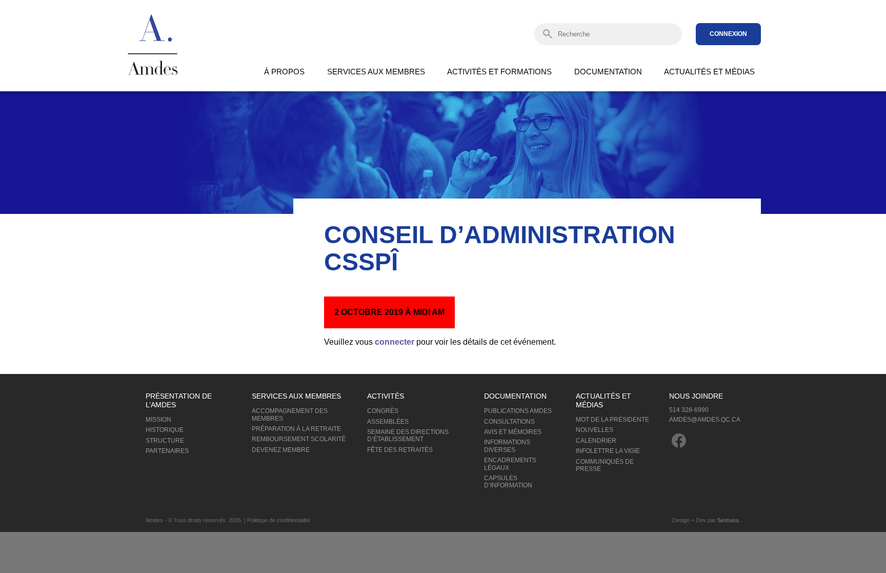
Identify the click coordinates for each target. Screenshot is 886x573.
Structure (165, 440)
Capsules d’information (508, 482)
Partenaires (167, 451)
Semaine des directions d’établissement (408, 435)
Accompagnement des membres (290, 414)
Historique (165, 429)
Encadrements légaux (510, 464)
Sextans (728, 520)
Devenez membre (281, 449)
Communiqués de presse (605, 465)
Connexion (728, 33)
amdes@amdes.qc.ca (704, 419)
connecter (394, 342)
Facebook (679, 440)
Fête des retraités (400, 449)
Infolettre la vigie (608, 451)
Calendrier (596, 440)
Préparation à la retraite (296, 428)
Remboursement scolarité (299, 439)
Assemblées (388, 421)
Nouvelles (594, 429)
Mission (158, 419)
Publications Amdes (518, 410)
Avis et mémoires (512, 432)
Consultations (509, 421)
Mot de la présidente (612, 419)
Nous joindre (696, 396)
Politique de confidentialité (278, 520)
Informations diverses (507, 446)
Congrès (382, 410)
